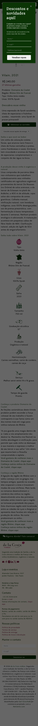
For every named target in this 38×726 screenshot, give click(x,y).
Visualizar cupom (19, 57)
